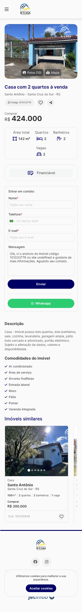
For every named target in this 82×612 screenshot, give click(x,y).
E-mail (14, 231)
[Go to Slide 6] (44, 470)
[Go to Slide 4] (38, 470)
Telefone (15, 214)
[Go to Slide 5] (41, 470)
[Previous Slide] (8, 51)
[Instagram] (46, 562)
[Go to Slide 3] (35, 470)
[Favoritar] (41, 103)
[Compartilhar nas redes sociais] (51, 103)
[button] (41, 51)
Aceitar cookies (41, 588)
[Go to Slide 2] (32, 470)
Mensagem (17, 247)
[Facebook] (35, 562)
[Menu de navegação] (7, 9)
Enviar (41, 284)
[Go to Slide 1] (29, 470)
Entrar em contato (21, 191)
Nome (13, 198)
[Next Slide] (73, 51)
